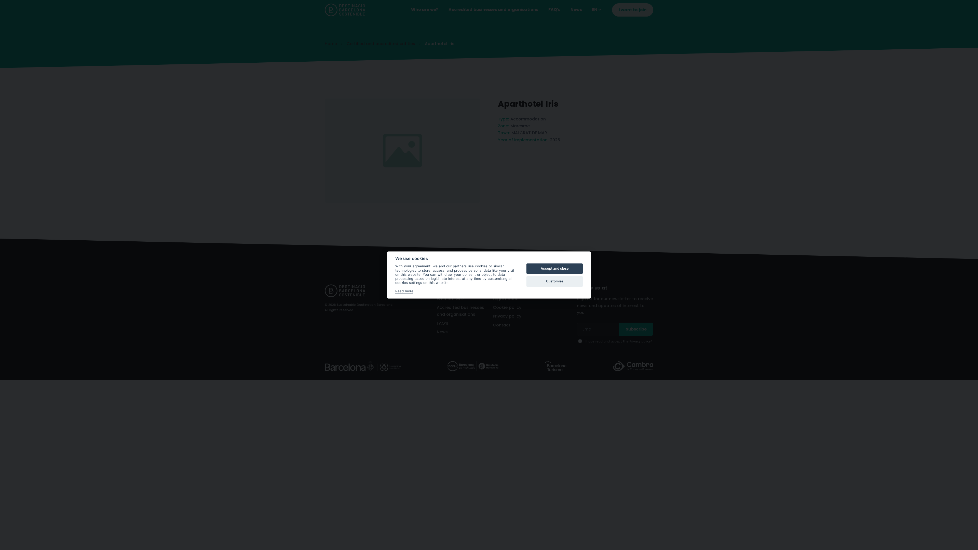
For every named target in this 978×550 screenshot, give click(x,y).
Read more (404, 291)
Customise (554, 281)
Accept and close (555, 268)
